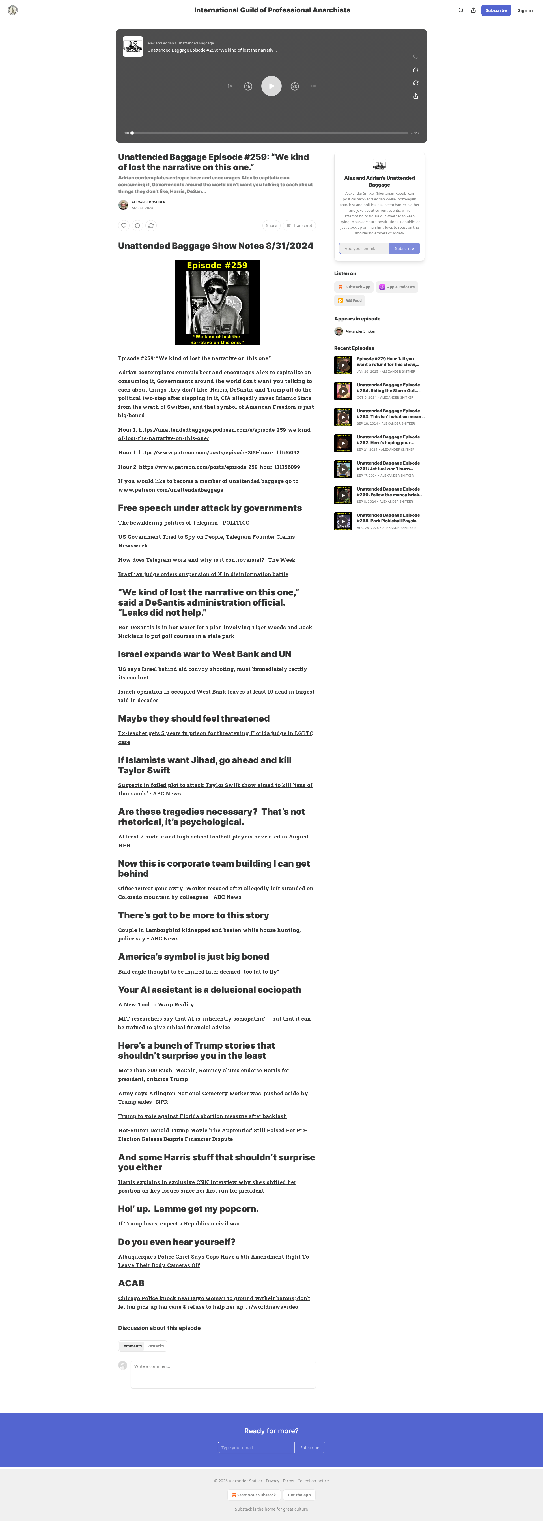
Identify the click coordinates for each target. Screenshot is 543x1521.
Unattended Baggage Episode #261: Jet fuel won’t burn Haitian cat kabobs (388, 466)
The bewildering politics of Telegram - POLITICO (184, 522)
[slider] (270, 133)
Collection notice (313, 1480)
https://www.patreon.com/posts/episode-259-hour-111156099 (219, 466)
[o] (343, 365)
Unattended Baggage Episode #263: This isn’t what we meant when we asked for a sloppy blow (390, 414)
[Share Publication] (473, 10)
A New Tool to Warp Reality (156, 1004)
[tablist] (142, 1346)
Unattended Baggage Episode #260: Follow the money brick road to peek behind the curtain (390, 492)
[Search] (461, 10)
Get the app (299, 1495)
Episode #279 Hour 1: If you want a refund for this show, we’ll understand (386, 361)
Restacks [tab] (155, 1346)
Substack (243, 1509)
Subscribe (496, 10)
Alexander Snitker (148, 202)
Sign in (525, 10)
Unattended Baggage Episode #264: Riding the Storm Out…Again (388, 387)
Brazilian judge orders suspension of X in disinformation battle (203, 573)
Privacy (272, 1480)
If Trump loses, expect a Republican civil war (179, 1223)
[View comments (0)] (415, 70)
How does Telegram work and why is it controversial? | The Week (207, 559)
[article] (379, 365)
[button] (229, 86)
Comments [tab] (132, 1346)
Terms (288, 1480)
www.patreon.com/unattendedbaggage (170, 489)
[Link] (110, 245)
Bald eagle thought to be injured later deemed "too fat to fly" (198, 971)
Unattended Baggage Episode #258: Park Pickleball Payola (388, 517)
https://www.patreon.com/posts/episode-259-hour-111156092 (218, 452)
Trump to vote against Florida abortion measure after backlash (202, 1116)
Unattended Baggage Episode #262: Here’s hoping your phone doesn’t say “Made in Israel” (388, 440)
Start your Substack (256, 1495)
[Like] (124, 225)
